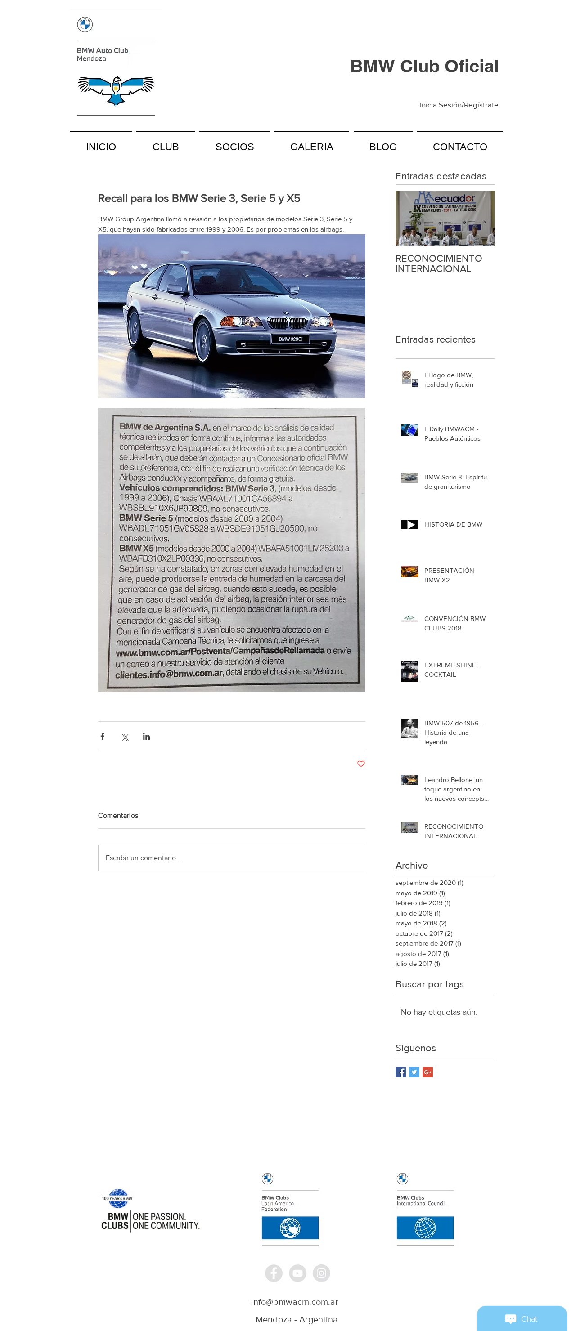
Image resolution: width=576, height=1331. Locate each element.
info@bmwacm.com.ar (294, 1302)
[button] (165, 142)
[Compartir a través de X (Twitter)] (124, 736)
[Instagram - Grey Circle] (321, 1273)
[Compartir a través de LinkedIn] (146, 736)
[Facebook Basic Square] (401, 1072)
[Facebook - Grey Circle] (274, 1273)
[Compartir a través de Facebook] (102, 736)
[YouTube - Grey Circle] (297, 1273)
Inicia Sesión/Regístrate (459, 104)
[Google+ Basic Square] (428, 1072)
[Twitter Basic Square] (414, 1072)
